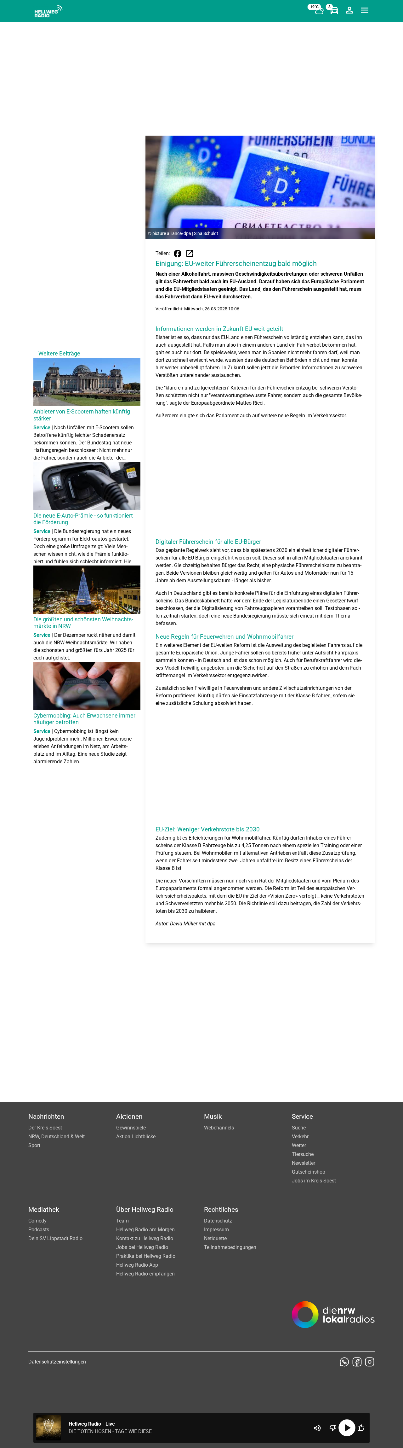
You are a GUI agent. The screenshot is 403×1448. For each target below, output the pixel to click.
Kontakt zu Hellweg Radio (144, 1238)
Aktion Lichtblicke (136, 1137)
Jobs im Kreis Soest (314, 1181)
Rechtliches (221, 1209)
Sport (34, 1145)
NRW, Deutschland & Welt (56, 1137)
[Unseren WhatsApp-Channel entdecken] (344, 1362)
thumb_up (361, 1428)
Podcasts (38, 1230)
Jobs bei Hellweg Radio (142, 1247)
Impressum (216, 1230)
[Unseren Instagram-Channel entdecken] (370, 1362)
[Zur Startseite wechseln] (48, 11)
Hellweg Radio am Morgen (145, 1230)
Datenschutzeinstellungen (57, 1362)
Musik (213, 1116)
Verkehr (300, 1137)
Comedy (37, 1221)
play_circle (347, 1428)
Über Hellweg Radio (144, 1209)
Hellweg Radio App (137, 1265)
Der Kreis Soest (45, 1128)
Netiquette (215, 1238)
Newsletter (303, 1163)
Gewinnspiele (131, 1128)
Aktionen (129, 1116)
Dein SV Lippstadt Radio (55, 1238)
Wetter (299, 1145)
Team (122, 1221)
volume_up (317, 1428)
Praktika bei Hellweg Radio (145, 1256)
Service (302, 1116)
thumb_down (333, 1428)
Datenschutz (218, 1221)
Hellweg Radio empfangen (145, 1274)
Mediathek (43, 1209)
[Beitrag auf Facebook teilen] (177, 253)
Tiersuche (303, 1154)
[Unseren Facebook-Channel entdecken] (357, 1362)
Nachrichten (46, 1116)
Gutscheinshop (308, 1172)
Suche (299, 1128)
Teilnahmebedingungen (230, 1247)
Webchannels (219, 1128)
